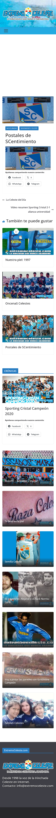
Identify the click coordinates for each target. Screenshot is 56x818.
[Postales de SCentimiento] (28, 317)
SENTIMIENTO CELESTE (29, 128)
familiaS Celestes (14, 723)
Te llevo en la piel (14, 521)
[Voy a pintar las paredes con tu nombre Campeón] (28, 670)
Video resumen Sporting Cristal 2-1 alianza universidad (30, 209)
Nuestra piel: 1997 (17, 260)
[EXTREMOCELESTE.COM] (28, 758)
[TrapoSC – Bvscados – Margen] (28, 468)
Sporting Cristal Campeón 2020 (27, 411)
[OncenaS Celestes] (28, 273)
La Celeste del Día (16, 199)
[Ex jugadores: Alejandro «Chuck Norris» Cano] (28, 589)
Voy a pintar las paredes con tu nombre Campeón (27, 681)
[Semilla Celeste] (28, 549)
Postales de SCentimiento (23, 347)
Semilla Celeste (13, 561)
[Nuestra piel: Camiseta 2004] (28, 630)
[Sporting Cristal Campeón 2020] (28, 389)
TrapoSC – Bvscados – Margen (22, 481)
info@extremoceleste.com (35, 786)
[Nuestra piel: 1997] (28, 230)
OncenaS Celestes (17, 303)
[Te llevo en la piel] (28, 509)
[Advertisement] (28, 64)
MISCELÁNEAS (12, 128)
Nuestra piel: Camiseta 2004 (20, 642)
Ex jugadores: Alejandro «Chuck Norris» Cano (27, 600)
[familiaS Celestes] (28, 710)
